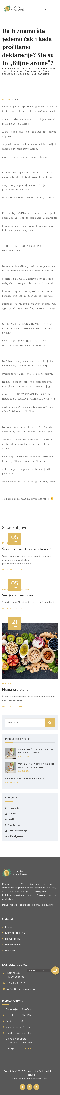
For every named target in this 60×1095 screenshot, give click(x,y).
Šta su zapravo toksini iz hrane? (26, 549)
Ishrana (14, 99)
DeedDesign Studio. (37, 1078)
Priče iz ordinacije (17, 830)
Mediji (11, 819)
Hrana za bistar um (16, 689)
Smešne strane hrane (18, 595)
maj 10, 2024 (11, 782)
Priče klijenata (15, 836)
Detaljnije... (9, 569)
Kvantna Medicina (15, 932)
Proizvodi (10, 950)
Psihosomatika (13, 944)
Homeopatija (12, 938)
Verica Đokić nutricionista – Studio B (24, 778)
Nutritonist (14, 825)
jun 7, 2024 (23, 756)
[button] (55, 970)
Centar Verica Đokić (34, 1071)
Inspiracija (13, 808)
